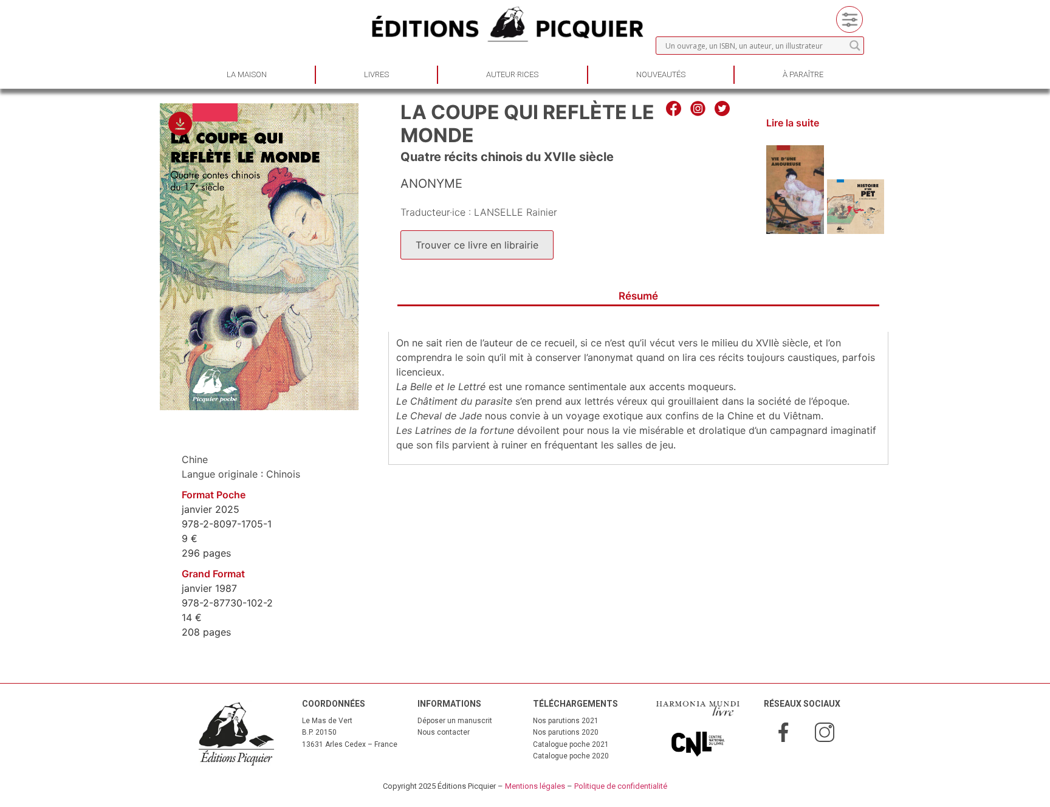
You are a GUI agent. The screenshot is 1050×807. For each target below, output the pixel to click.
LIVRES (376, 74)
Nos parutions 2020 (566, 732)
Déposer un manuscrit (454, 720)
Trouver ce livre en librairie (477, 245)
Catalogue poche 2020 (571, 756)
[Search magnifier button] (854, 45)
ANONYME (431, 183)
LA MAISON (247, 74)
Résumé (638, 296)
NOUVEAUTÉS (660, 74)
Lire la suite (792, 123)
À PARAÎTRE (803, 74)
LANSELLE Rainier (515, 212)
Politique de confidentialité (620, 786)
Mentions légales (535, 786)
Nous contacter (443, 732)
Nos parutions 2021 (566, 720)
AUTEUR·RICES (512, 74)
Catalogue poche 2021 (571, 744)
